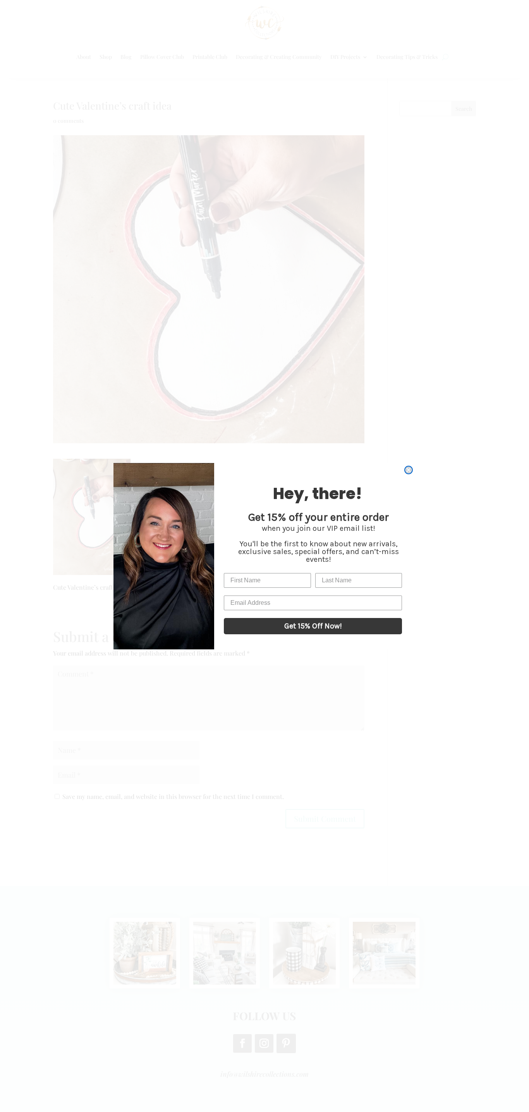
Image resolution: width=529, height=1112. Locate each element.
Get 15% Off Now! (313, 625)
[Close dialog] (408, 470)
